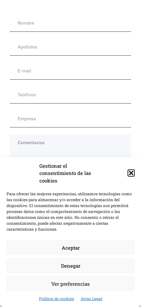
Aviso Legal (91, 298)
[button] (131, 173)
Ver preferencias (70, 283)
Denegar (70, 265)
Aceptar (71, 247)
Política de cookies (56, 298)
